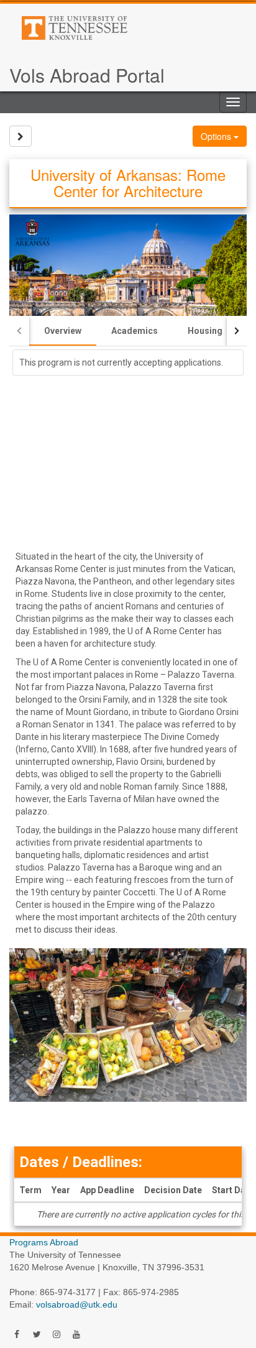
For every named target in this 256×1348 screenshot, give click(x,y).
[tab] (62, 331)
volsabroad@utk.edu (76, 1304)
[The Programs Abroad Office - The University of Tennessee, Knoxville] (116, 28)
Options (217, 136)
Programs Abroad (43, 1242)
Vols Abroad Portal (87, 75)
